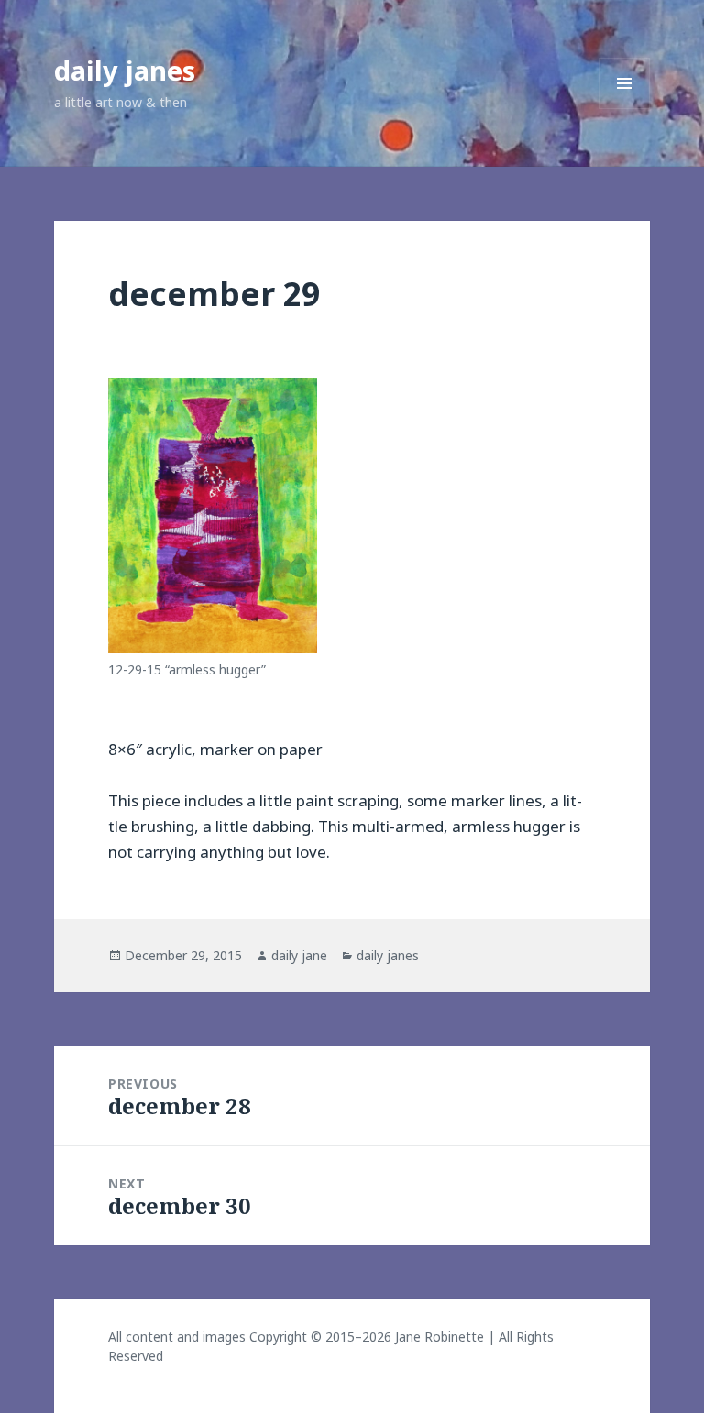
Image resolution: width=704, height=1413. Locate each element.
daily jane (299, 955)
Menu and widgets (625, 108)
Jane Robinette (439, 1336)
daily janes (124, 70)
